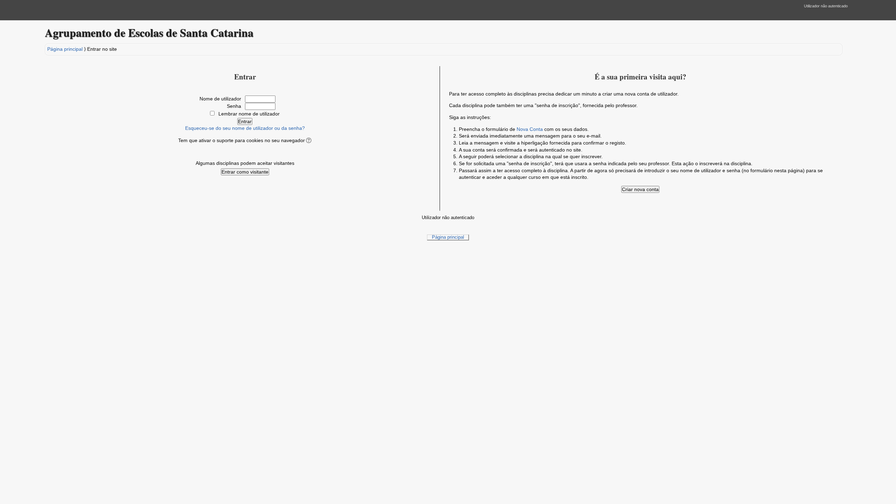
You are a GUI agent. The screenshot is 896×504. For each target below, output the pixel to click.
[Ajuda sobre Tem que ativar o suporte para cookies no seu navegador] (308, 140)
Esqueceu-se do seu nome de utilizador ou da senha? (245, 128)
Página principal (65, 49)
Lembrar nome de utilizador (249, 114)
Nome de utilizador (220, 99)
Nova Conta (530, 129)
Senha (234, 106)
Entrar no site (102, 49)
